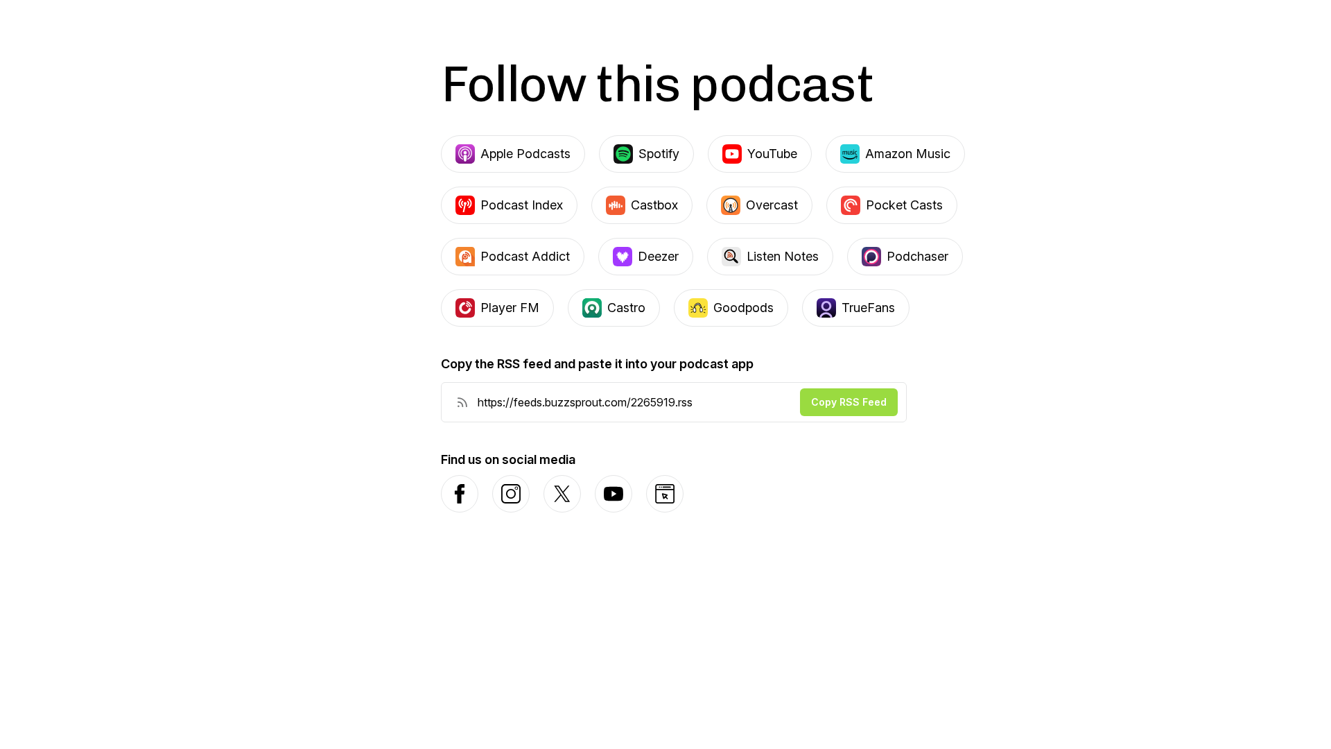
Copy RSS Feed (849, 402)
